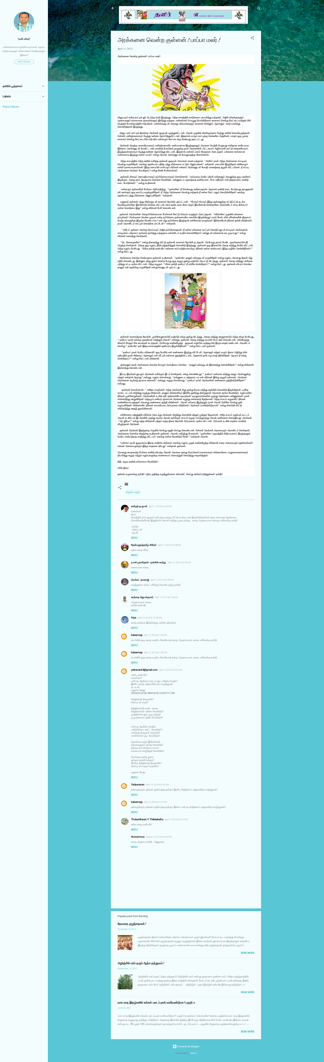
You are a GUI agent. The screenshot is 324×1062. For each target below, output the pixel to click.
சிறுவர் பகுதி (133, 492)
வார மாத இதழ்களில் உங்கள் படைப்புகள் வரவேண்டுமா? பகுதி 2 (156, 1002)
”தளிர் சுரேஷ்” (24, 39)
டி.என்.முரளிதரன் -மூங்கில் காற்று (148, 562)
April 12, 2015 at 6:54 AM (179, 562)
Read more (247, 952)
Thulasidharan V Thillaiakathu (147, 819)
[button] (252, 38)
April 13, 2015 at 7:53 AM (166, 597)
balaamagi (136, 635)
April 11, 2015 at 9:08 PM (169, 545)
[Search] (259, 9)
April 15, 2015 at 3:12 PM (155, 802)
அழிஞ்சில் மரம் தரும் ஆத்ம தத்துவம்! (141, 963)
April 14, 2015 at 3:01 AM (170, 670)
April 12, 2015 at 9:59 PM (162, 580)
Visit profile (24, 62)
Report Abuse (11, 106)
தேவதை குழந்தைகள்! (132, 924)
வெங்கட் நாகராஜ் (140, 579)
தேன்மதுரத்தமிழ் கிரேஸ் (143, 544)
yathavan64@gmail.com (144, 669)
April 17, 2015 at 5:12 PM (176, 819)
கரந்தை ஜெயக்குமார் (142, 597)
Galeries (193, 1053)
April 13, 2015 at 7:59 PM (155, 635)
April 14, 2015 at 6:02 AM (157, 784)
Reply (134, 537)
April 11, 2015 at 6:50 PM (160, 506)
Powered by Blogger (188, 1046)
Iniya (133, 617)
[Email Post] (126, 485)
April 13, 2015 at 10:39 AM (150, 617)
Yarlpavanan (137, 784)
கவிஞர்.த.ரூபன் (139, 506)
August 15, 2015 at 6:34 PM (158, 837)
